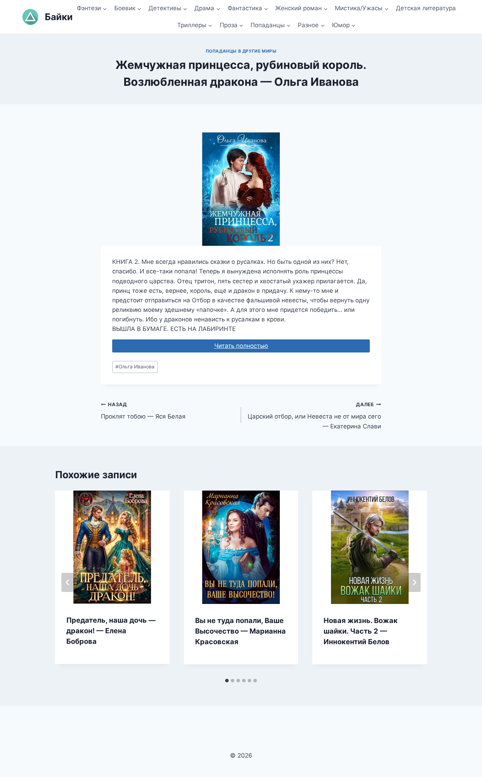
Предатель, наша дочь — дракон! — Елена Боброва (111, 631)
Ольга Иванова (135, 366)
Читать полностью (241, 345)
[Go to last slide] (67, 582)
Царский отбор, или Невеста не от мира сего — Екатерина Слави (314, 416)
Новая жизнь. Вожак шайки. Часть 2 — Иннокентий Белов (361, 631)
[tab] (227, 680)
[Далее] (414, 582)
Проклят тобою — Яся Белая (143, 411)
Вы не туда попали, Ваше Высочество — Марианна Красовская (240, 631)
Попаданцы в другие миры (241, 51)
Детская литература (426, 8)
